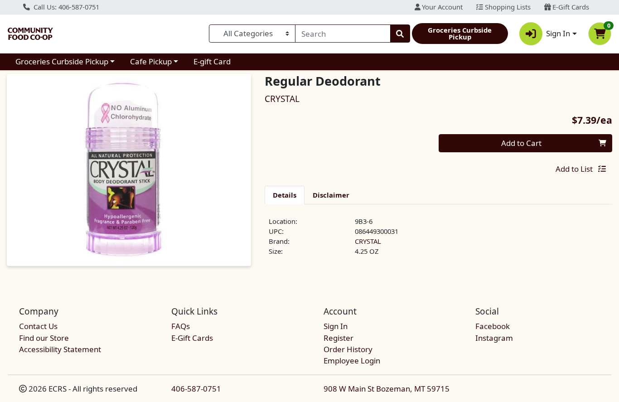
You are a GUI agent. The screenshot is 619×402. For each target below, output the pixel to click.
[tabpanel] (438, 240)
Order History (348, 349)
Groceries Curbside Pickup (61, 61)
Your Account (441, 6)
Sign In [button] (558, 33)
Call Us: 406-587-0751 (65, 6)
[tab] (285, 195)
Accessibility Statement (60, 349)
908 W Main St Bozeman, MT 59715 (387, 388)
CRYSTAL (368, 241)
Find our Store (44, 338)
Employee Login (352, 360)
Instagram (494, 338)
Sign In (336, 326)
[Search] (400, 33)
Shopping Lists (507, 6)
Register (338, 338)
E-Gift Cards (570, 6)
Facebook (492, 326)
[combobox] (343, 33)
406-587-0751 (196, 388)
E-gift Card (212, 61)
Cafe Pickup (151, 61)
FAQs (180, 326)
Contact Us (38, 326)
